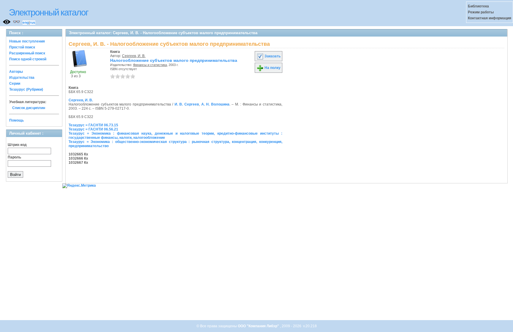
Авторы (16, 72)
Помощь (16, 120)
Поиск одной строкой (27, 59)
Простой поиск (22, 47)
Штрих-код (17, 145)
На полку (272, 68)
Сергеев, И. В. (133, 56)
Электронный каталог (48, 12)
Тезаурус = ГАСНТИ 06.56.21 (93, 129)
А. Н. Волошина (215, 104)
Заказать (272, 56)
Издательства (21, 77)
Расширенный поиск (27, 53)
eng (26, 23)
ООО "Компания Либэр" (259, 326)
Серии (14, 83)
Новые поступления (27, 41)
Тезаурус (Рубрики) (26, 89)
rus (32, 23)
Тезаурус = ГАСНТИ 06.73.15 (93, 125)
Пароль (14, 157)
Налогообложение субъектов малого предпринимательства (173, 60)
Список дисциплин (28, 108)
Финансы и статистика (150, 65)
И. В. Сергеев (187, 104)
